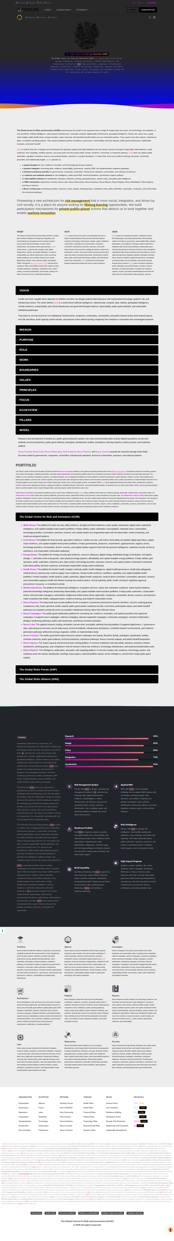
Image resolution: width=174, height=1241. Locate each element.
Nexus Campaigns (32, 613)
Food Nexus (29, 540)
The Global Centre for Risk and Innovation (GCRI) (14, 1143)
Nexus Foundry (25, 452)
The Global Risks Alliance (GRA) (132, 495)
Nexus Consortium (66, 471)
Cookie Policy (50, 1213)
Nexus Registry (30, 602)
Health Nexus (29, 569)
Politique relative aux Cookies (112, 1213)
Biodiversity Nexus (32, 588)
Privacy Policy (36, 1213)
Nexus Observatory (53, 452)
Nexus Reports (83, 452)
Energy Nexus (30, 555)
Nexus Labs (38, 452)
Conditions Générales (135, 1213)
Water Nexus (29, 525)
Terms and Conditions (67, 1213)
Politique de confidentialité (88, 1213)
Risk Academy (69, 452)
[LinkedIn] (154, 17)
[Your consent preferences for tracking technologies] (2, 930)
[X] (150, 17)
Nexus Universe (102, 452)
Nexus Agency (30, 643)
